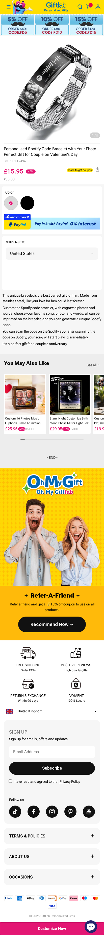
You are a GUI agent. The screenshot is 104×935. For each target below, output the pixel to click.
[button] (6, 395)
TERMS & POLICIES (27, 836)
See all (91, 365)
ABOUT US (19, 856)
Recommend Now (49, 624)
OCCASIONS (21, 877)
